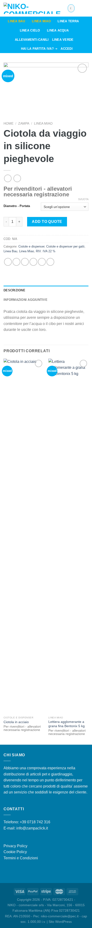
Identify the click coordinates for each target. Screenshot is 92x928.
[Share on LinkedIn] (50, 262)
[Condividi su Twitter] (25, 262)
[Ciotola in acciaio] (24, 536)
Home (8, 123)
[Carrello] (86, 8)
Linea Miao (41, 21)
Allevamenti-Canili (32, 39)
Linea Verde (63, 39)
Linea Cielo (30, 30)
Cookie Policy (15, 852)
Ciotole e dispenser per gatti (65, 246)
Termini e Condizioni (21, 858)
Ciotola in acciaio (16, 722)
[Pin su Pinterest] (42, 262)
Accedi (67, 48)
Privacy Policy (15, 846)
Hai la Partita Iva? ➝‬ (39, 48)
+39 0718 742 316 (35, 822)
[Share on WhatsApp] (8, 262)
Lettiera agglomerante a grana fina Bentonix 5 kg (66, 724)
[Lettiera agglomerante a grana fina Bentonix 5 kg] (68, 536)
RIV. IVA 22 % (45, 251)
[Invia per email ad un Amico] (33, 262)
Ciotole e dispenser (31, 246)
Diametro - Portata (17, 206)
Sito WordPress (60, 921)
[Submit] (70, 8)
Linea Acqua (58, 30)
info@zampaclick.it (32, 828)
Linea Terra (68, 21)
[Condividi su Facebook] (16, 262)
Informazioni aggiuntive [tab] (25, 300)
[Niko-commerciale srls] (32, 8)
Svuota (83, 199)
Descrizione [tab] (14, 290)
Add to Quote (47, 222)
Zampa (23, 123)
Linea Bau (16, 21)
